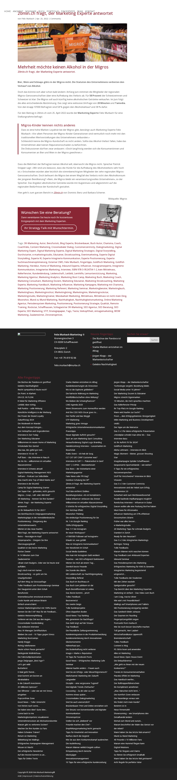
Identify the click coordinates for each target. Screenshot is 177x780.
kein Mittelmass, (107, 269)
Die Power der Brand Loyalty (31, 416)
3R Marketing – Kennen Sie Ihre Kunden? (36, 498)
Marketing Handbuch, (38, 284)
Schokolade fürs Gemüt (28, 446)
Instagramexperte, (102, 265)
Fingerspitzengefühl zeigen (126, 619)
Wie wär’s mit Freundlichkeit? (127, 600)
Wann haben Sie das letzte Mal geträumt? (133, 758)
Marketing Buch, (94, 277)
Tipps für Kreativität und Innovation (82, 732)
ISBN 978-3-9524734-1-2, (85, 269)
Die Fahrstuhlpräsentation (29, 657)
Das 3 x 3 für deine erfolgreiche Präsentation (134, 431)
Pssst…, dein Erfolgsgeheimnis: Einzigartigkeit (134, 416)
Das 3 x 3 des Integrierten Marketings (131, 540)
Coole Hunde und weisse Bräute (32, 600)
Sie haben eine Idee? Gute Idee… (32, 709)
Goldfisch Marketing (123, 446)
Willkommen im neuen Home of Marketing (37, 442)
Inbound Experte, (71, 265)
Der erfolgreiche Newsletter (30, 751)
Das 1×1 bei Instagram (76, 529)
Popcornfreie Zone (26, 698)
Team (80, 11)
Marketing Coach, (112, 277)
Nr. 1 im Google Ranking (77, 521)
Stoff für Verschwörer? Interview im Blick (132, 476)
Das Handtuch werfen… (124, 679)
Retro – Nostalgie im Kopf (29, 536)
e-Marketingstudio (122, 525)
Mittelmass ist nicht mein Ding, (110, 295)
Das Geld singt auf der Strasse (79, 623)
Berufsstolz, (53, 243)
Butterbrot (23, 668)
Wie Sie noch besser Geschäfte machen (131, 626)
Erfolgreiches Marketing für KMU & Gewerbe (134, 566)
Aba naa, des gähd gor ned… (31, 450)
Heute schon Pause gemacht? (31, 649)
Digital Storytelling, (106, 250)
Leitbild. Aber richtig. (27, 404)
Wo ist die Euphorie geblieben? (79, 389)
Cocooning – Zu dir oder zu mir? (80, 691)
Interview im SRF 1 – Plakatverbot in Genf (84, 461)
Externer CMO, (56, 262)
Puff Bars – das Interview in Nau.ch (33, 457)
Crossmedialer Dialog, (63, 247)
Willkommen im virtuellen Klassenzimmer (84, 502)
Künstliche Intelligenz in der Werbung (34, 412)
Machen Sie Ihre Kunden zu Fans (32, 728)
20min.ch (58, 192)
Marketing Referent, (57, 288)
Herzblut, (35, 265)
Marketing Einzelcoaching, (99, 280)
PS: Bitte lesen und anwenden (127, 649)
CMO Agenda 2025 (74, 404)
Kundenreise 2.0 (121, 491)
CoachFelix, (24, 247)
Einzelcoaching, (73, 254)
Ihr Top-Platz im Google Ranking (129, 408)
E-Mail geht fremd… (27, 672)
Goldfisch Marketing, (104, 262)
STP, (46, 311)
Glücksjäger (71, 754)
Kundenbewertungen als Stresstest (82, 386)
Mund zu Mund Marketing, (44, 299)
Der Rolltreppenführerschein (126, 683)
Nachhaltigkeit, (66, 299)
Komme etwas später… (76, 694)
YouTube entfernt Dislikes (77, 491)
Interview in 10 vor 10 (27, 453)
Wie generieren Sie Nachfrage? (80, 619)
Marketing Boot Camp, (73, 277)
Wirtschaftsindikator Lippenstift (128, 634)
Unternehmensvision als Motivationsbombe (37, 721)
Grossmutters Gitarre (123, 517)
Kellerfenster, (25, 273)
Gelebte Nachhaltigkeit (105, 364)
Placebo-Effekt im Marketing (127, 675)
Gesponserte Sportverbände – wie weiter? (133, 465)
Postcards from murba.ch (125, 623)
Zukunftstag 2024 (26, 419)
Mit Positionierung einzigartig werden (131, 608)
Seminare (30, 11)
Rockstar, (33, 307)
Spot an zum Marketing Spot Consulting (84, 438)
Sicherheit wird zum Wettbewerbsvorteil (132, 495)
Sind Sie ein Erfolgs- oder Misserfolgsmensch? (86, 672)
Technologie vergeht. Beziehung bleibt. (131, 386)
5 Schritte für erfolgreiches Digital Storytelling (86, 506)
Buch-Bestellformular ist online (80, 589)
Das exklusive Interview (28, 626)
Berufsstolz (23, 593)
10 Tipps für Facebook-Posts (79, 657)
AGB (19, 776)
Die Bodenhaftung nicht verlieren (81, 649)
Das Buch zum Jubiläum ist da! (79, 585)
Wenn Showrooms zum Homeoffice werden (85, 408)
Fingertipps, (86, 262)
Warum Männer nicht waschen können (131, 551)
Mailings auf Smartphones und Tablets (131, 604)
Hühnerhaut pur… (73, 645)
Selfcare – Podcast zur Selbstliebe (33, 476)
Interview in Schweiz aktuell (30, 468)
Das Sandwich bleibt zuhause (127, 611)
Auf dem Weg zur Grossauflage (32, 581)
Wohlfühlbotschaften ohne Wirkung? (82, 397)
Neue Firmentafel (122, 709)
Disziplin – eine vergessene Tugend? (82, 683)
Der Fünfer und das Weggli (78, 416)
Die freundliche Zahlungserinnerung (82, 630)
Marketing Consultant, (30, 280)
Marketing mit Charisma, (110, 284)
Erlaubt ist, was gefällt (76, 540)
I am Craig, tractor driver (125, 596)
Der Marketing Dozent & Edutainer (130, 393)
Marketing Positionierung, (32, 288)
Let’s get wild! (24, 664)
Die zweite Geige (73, 604)
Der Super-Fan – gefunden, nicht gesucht (36, 491)
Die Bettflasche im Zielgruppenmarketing (36, 514)
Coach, (117, 243)
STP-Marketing (72, 419)
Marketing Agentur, (28, 277)
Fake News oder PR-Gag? (77, 476)
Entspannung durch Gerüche (78, 751)
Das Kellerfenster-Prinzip (125, 404)
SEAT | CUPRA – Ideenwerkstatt (80, 465)
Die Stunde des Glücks (76, 570)
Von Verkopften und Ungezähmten (33, 431)
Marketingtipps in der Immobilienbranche (36, 517)
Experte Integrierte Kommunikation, (62, 258)
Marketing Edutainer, (73, 280)
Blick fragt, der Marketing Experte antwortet (38, 532)
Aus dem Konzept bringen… (30, 427)
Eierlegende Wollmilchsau (29, 653)
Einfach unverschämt (27, 604)
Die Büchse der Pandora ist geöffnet (34, 382)
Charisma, (108, 243)
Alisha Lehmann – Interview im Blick (130, 450)
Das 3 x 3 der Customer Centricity (129, 483)
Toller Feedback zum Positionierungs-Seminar (38, 585)
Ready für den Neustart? (125, 536)
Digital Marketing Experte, (51, 250)
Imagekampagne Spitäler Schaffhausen (131, 461)
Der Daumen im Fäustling (125, 615)
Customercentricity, (85, 247)
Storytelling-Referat (75, 578)
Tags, (69, 311)
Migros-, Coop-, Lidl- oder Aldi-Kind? (34, 495)
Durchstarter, (25, 254)
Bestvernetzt (72, 600)
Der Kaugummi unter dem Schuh (32, 589)
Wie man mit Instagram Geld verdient (83, 555)
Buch (41, 11)
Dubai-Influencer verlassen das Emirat (83, 498)
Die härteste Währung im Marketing (82, 393)
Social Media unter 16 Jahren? (127, 389)
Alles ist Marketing (122, 653)
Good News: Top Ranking (77, 615)
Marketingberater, (99, 288)
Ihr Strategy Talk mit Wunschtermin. (49, 228)
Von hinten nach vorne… (29, 705)
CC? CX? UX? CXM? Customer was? (81, 457)
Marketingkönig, (64, 292)
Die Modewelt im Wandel (29, 423)
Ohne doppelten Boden (76, 611)
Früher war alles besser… (125, 521)
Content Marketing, (40, 247)
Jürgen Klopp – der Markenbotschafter (131, 382)
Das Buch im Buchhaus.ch (77, 581)
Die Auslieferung (73, 743)
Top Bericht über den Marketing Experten (133, 589)
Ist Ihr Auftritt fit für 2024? (126, 442)
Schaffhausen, (46, 307)
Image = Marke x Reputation (79, 653)
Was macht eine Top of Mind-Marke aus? (36, 480)
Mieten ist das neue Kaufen (30, 529)
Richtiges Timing (121, 544)
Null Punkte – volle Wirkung (30, 408)
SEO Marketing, (35, 311)
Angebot (18, 11)
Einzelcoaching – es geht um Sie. (32, 574)
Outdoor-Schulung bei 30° (77, 480)
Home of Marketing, (51, 265)
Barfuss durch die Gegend (77, 736)
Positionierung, (65, 303)
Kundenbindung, (41, 273)
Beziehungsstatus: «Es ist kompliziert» (83, 495)
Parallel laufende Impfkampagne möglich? (133, 498)
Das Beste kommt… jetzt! (77, 593)
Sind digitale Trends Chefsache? (80, 687)
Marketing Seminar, (78, 288)
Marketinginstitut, (45, 292)
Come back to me (26, 713)
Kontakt (90, 11)
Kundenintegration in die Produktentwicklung (86, 634)
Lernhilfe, (79, 273)
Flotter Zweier (24, 551)
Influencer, (86, 265)
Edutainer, (59, 254)
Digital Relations (121, 747)
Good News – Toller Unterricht (31, 702)
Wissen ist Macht (25, 747)
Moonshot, (24, 299)
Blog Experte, (67, 243)
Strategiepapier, (57, 311)
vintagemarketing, (104, 311)
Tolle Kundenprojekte (75, 608)
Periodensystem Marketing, (42, 303)
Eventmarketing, (90, 254)
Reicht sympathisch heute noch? (32, 389)
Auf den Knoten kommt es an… (32, 754)
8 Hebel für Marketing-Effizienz (32, 401)
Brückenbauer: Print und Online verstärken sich (87, 705)
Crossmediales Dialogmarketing (80, 698)
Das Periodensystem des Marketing (130, 563)
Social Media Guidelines (76, 551)
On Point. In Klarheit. (27, 393)
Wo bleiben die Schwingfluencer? (80, 401)
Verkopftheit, (87, 311)
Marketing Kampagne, (85, 284)
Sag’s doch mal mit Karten (30, 570)
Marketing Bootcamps (28, 638)
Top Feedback (72, 626)
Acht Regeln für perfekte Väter (128, 762)
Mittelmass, (87, 295)
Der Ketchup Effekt (74, 510)
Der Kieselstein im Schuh (77, 547)
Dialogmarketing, (105, 247)
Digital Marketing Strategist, (80, 250)
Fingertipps (68, 11)
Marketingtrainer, (46, 295)
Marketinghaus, (26, 292)
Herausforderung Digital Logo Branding (84, 442)
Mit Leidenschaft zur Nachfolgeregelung (84, 574)
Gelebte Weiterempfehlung (30, 615)
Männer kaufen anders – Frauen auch (82, 668)
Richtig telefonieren (26, 645)
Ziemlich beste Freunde (76, 566)
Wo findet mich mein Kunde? (127, 702)
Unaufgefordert (25, 578)
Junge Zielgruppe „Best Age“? (31, 660)
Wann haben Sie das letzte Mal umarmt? (132, 732)
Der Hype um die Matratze (126, 427)
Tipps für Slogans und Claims (127, 751)
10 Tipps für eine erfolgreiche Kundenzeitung (86, 762)
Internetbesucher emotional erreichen (35, 596)
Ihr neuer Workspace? (75, 532)
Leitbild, (69, 273)
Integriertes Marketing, (48, 269)
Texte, (76, 311)
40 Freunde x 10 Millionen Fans (128, 739)
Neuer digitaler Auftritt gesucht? (80, 435)
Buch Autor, (96, 243)
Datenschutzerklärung (43, 776)
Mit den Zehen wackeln (124, 581)
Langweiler (71, 679)
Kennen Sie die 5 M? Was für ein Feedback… (37, 611)
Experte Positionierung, (93, 258)
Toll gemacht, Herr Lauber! (126, 630)
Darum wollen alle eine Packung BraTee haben (135, 506)
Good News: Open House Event (128, 657)
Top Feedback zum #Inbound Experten (131, 555)
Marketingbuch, (117, 288)
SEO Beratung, (106, 307)
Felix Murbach (28, 18)
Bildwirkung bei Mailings (28, 739)
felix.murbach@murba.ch (67, 365)
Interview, (66, 269)
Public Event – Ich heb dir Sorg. (79, 453)
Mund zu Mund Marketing (125, 736)
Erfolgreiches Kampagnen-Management (36, 743)
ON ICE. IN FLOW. (26, 397)
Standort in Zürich (122, 532)
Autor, (43, 243)
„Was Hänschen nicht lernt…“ (127, 691)
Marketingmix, (81, 292)
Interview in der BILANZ (28, 483)
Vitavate (118, 480)
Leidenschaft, (57, 273)
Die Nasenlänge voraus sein (126, 698)
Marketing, (111, 273)
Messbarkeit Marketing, (68, 295)
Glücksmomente (73, 642)
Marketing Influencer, (62, 284)
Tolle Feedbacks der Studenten (128, 578)
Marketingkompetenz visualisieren (33, 717)
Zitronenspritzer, (54, 314)
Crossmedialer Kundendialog (30, 623)
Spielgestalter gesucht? (124, 585)
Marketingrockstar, (99, 292)
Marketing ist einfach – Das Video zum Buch (134, 593)
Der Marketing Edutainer (29, 438)
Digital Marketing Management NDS (34, 472)
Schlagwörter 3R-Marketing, (69, 307)
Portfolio (53, 11)
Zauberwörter (24, 559)
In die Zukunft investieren (29, 683)
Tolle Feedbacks (121, 547)
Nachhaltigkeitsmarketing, (89, 299)
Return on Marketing (27, 736)
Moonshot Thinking (75, 514)
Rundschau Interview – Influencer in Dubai (133, 502)
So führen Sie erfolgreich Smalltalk (129, 754)
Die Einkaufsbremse (123, 660)
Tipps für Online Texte (28, 758)
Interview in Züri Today (28, 435)
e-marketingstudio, (42, 254)
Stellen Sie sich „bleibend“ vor (79, 721)
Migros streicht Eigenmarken (127, 397)
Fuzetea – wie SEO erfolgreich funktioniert (85, 559)
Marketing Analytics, (50, 277)
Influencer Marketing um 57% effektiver (132, 514)
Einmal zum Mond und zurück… (128, 721)
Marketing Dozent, (52, 280)
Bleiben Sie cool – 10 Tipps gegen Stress (36, 634)
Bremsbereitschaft (122, 638)
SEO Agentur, (91, 307)
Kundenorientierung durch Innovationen (84, 638)
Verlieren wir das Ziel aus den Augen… (35, 619)
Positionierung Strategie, (87, 303)
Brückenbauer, (82, 243)
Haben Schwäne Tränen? (29, 732)
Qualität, (105, 303)
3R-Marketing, (32, 243)
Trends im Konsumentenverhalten (129, 672)
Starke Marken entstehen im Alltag (81, 382)
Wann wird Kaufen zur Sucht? (127, 412)
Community (55, 18)
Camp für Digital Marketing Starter (33, 487)
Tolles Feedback (73, 596)
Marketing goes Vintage (77, 423)
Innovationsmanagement (77, 758)
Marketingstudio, (27, 295)
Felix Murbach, (72, 262)
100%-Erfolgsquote (74, 525)
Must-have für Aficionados (126, 510)
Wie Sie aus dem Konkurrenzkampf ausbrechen (87, 739)
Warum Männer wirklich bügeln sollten (83, 747)
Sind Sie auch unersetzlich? (78, 702)
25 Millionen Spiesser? (27, 687)
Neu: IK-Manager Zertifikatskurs (32, 630)
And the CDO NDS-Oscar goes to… (82, 412)
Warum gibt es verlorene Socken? (33, 724)
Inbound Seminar (121, 559)
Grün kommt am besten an (30, 675)
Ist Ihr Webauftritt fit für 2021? (32, 510)
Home (7, 11)
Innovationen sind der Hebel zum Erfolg (132, 487)
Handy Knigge (24, 642)
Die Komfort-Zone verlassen (127, 694)
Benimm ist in (120, 705)
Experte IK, (37, 258)
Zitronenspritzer (73, 717)
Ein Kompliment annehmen (126, 687)
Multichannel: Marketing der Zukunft (82, 675)
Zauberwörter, (37, 314)
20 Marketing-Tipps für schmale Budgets (132, 529)
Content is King (121, 645)
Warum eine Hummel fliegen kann (129, 743)
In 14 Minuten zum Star (28, 555)
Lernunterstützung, (95, 273)
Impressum (27, 776)
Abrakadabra (23, 679)
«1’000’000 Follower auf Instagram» (82, 536)
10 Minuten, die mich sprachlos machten (132, 401)
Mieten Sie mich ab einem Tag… (80, 563)
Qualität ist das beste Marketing (32, 547)
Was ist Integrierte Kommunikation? (82, 544)
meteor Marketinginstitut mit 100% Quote (37, 608)
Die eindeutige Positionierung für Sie (82, 517)
